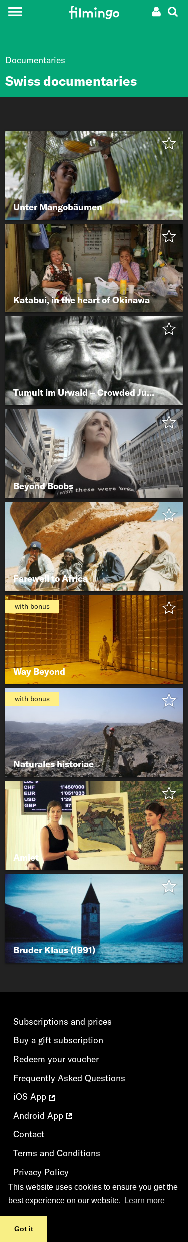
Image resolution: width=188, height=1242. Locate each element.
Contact (28, 1134)
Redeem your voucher (56, 1059)
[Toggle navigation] (15, 11)
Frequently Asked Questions (69, 1078)
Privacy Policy (41, 1172)
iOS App (31, 1096)
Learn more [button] (144, 1200)
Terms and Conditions (56, 1153)
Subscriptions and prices (62, 1021)
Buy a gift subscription (58, 1040)
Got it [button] (23, 1229)
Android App (39, 1115)
